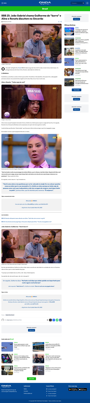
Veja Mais (76, 90)
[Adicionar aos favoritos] (58, 21)
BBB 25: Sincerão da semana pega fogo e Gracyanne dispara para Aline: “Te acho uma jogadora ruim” (26, 221)
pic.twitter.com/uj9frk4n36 (31, 304)
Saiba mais (31, 330)
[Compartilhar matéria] (61, 21)
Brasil (19, 67)
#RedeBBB (30, 204)
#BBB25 (35, 200)
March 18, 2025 (38, 207)
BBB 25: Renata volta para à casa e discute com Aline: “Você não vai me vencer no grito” (23, 218)
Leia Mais (31, 378)
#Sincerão (28, 200)
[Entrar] (87, 3)
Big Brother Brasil (10, 315)
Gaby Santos (10, 320)
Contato (26, 391)
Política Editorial (28, 393)
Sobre (25, 389)
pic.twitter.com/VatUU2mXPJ (40, 204)
